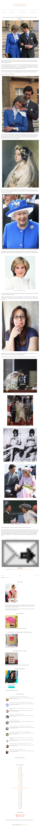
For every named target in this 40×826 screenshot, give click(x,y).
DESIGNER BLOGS (24, 824)
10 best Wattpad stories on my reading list (16, 714)
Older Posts (37, 575)
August (20, 779)
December (20, 774)
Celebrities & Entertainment (19, 569)
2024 (20, 769)
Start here (12, 12)
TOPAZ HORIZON (20, 4)
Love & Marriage (30, 569)
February (20, 786)
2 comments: (31, 539)
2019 (20, 792)
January (20, 789)
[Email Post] (20, 553)
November (20, 775)
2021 (20, 773)
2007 (20, 807)
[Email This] (17, 568)
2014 (20, 798)
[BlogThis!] (18, 568)
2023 (20, 770)
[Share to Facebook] (20, 568)
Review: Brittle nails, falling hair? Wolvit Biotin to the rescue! (20, 743)
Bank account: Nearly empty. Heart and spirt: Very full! (18, 696)
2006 (20, 808)
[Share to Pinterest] (21, 568)
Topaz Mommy (33, 12)
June (20, 781)
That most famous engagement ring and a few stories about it (20, 18)
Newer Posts (3, 575)
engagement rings (18, 65)
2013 (19, 799)
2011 (19, 802)
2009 (19, 804)
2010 (19, 803)
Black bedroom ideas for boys (14, 720)
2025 (20, 768)
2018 (20, 793)
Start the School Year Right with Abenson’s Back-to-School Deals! (20, 702)
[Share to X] (19, 568)
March (20, 785)
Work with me (22, 12)
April (20, 784)
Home (4, 12)
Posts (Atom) (7, 577)
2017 (20, 794)
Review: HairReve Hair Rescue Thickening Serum (17, 749)
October (20, 776)
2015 (20, 797)
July (20, 780)
